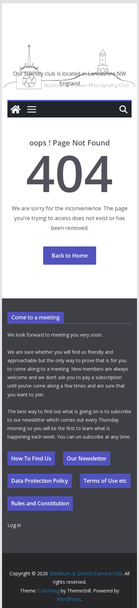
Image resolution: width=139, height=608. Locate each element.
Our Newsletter (87, 458)
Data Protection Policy (39, 480)
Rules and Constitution (40, 503)
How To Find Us (31, 458)
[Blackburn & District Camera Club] (15, 109)
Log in (14, 525)
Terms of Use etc (105, 480)
